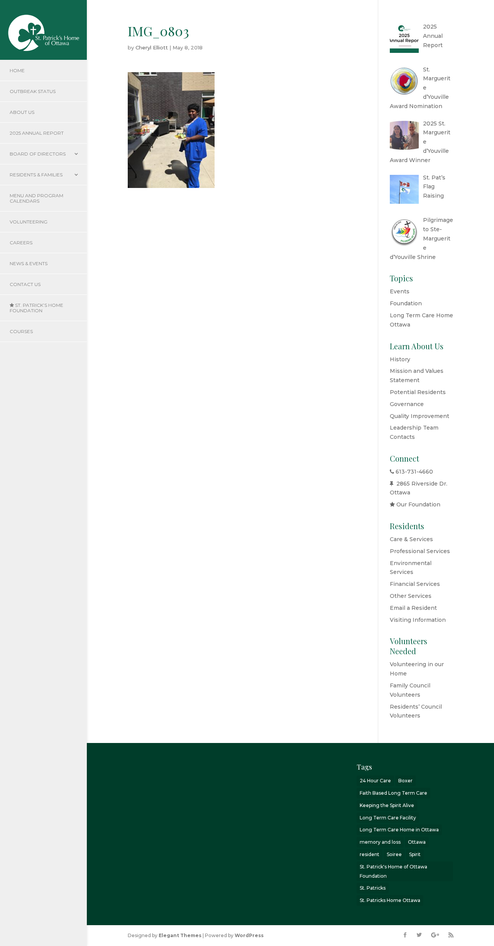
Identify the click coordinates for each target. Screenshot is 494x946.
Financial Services (415, 583)
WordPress (249, 935)
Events (399, 291)
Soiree (394, 854)
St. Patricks (373, 888)
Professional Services (420, 551)
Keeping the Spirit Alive (387, 805)
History (400, 359)
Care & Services (411, 539)
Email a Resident (413, 607)
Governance (407, 404)
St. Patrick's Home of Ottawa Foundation (393, 871)
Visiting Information (418, 619)
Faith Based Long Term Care (393, 793)
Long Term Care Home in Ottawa (399, 830)
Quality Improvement (419, 416)
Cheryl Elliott (151, 47)
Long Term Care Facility (388, 818)
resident (369, 854)
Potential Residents (418, 392)
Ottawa (417, 842)
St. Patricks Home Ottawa (390, 900)
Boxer (405, 781)
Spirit (415, 854)
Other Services (410, 595)
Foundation (406, 303)
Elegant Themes (180, 935)
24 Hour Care (375, 781)
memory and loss (380, 842)
